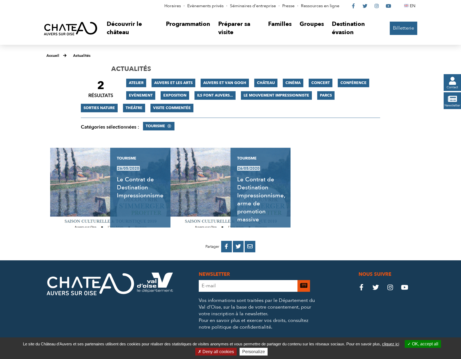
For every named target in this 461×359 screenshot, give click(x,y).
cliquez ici (390, 344)
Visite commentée (172, 107)
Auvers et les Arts (173, 82)
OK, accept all (424, 344)
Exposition (174, 95)
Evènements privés (205, 6)
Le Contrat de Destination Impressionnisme (140, 187)
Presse (288, 6)
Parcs (326, 95)
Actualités (81, 55)
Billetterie (403, 28)
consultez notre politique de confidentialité (253, 323)
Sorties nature (99, 107)
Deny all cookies (217, 351)
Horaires (172, 6)
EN (413, 6)
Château (266, 82)
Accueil (52, 55)
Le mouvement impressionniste (276, 95)
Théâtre (134, 107)
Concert (320, 82)
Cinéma (293, 82)
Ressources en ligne (320, 6)
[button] (132, 28)
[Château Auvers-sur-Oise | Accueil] (70, 28)
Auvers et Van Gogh (224, 82)
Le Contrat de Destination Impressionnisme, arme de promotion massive (261, 199)
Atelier (136, 82)
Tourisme (155, 126)
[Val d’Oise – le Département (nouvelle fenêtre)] (155, 291)
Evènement (141, 95)
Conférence (353, 82)
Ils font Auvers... (215, 95)
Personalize (253, 351)
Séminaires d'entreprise (253, 6)
